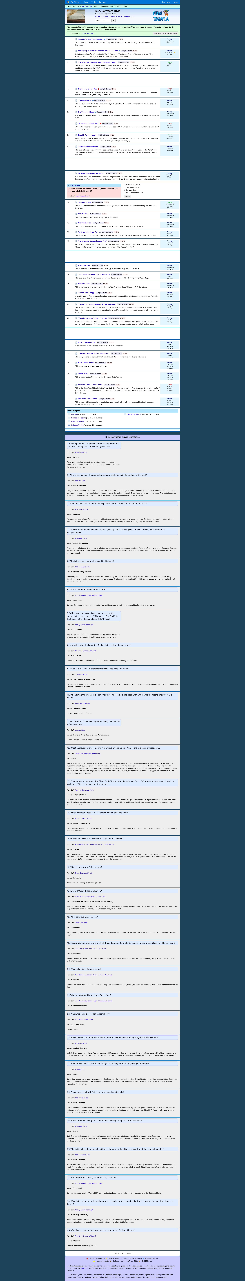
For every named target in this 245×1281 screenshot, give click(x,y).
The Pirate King (81, 452)
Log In (176, 2)
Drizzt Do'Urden (81, 923)
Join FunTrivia (87, 6)
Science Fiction (77, 425)
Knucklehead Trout (133, 187)
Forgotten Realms (78, 418)
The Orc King (80, 481)
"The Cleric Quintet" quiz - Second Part (90, 897)
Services (102, 2)
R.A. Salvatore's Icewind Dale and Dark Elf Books (93, 1001)
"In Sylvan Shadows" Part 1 (85, 651)
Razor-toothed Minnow (134, 193)
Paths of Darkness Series (84, 790)
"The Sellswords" (81, 674)
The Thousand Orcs (82, 567)
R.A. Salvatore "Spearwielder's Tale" (89, 595)
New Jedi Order (77, 421)
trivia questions (88, 33)
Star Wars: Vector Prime (84, 1020)
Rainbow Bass (131, 190)
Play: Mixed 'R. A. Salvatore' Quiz (166, 34)
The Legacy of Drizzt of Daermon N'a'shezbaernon (94, 844)
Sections (85, 2)
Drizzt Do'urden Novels (84, 873)
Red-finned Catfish (133, 185)
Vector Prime (80, 730)
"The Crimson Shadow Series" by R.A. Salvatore (93, 975)
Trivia (93, 2)
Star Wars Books (134, 414)
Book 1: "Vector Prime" (83, 818)
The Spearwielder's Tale (84, 625)
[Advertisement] (122, 79)
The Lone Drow (81, 538)
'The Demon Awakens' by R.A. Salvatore (90, 949)
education (84, 1268)
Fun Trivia (74, 2)
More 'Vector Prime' (82, 703)
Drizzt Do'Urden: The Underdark (87, 754)
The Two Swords (81, 509)
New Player (165, 2)
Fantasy (74, 414)
